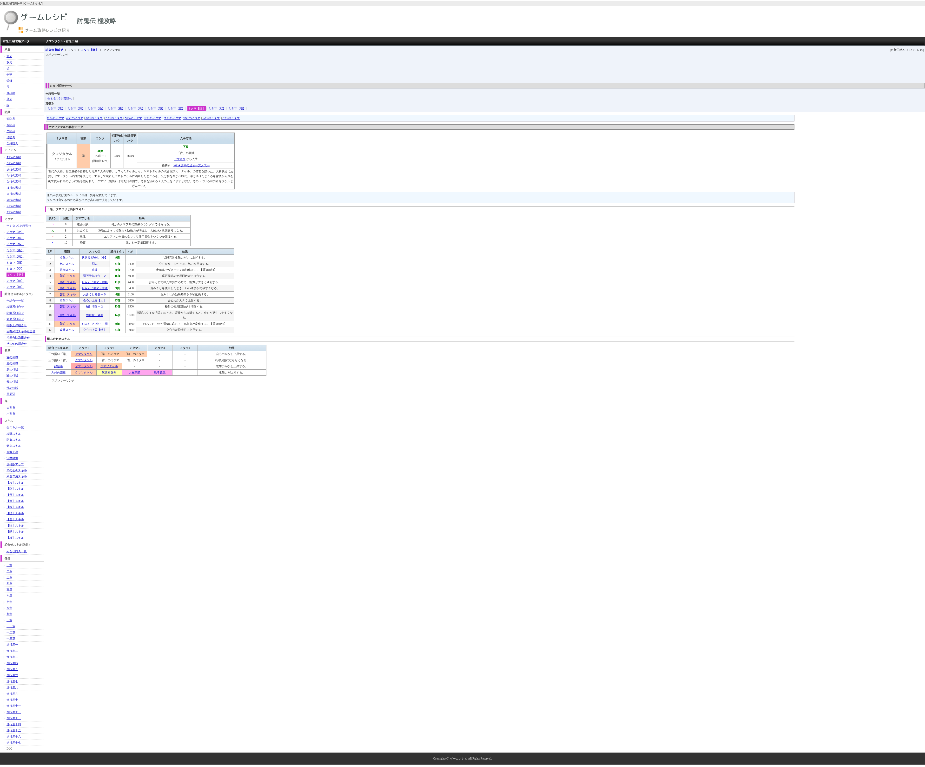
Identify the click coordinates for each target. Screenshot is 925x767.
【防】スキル (15, 488)
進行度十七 (14, 742)
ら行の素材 (14, 206)
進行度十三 (14, 718)
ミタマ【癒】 (116, 108)
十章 (9, 620)
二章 (9, 571)
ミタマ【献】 (217, 108)
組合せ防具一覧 (17, 551)
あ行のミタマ (55, 118)
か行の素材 (14, 163)
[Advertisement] (133, 68)
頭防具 (11, 118)
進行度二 (12, 651)
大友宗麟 (134, 372)
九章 (9, 614)
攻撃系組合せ (15, 306)
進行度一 (12, 644)
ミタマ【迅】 (96, 108)
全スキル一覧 (15, 427)
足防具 (11, 137)
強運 (95, 270)
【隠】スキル (67, 306)
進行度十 (12, 699)
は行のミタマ (152, 118)
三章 (9, 577)
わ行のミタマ (231, 118)
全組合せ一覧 (15, 300)
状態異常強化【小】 (95, 257)
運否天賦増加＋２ (94, 276)
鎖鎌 (9, 80)
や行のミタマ (191, 118)
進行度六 (12, 675)
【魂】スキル (15, 507)
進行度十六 (14, 736)
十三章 (11, 638)
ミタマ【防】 (76, 108)
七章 (9, 602)
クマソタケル (83, 354)
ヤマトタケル (83, 366)
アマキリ (179, 159)
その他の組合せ (17, 343)
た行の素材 (14, 175)
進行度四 (12, 663)
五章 (9, 589)
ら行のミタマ (211, 118)
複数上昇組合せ (17, 325)
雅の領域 (12, 363)
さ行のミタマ (94, 118)
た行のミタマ (114, 118)
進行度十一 (14, 705)
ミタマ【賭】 (90, 50)
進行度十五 (14, 730)
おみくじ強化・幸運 (95, 288)
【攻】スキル (15, 482)
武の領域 (12, 369)
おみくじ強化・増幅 (95, 282)
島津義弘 (159, 372)
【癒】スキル (15, 501)
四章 (9, 583)
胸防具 (11, 125)
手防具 (11, 131)
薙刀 (9, 99)
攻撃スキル (67, 257)
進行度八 (12, 687)
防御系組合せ (15, 313)
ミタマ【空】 (176, 108)
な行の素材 (14, 181)
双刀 (9, 62)
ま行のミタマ (172, 118)
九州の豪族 (58, 372)
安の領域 (12, 381)
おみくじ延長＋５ (94, 294)
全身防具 (12, 143)
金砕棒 (11, 93)
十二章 (11, 632)
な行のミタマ (133, 118)
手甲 (9, 74)
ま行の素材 (14, 193)
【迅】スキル (15, 495)
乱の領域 (12, 388)
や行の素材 (14, 200)
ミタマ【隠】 (156, 108)
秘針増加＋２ (94, 306)
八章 (9, 608)
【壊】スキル (15, 538)
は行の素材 (14, 187)
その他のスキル (17, 470)
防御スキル (67, 270)
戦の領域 (12, 375)
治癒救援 (12, 458)
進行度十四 (14, 724)
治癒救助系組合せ (18, 337)
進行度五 (12, 669)
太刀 (9, 56)
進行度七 (12, 681)
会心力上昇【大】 (94, 300)
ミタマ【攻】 (56, 108)
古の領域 (12, 357)
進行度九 (12, 693)
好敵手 (58, 366)
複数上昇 (12, 452)
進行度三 (12, 657)
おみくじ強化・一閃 (95, 324)
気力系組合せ (15, 319)
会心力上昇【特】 (94, 330)
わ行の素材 (14, 212)
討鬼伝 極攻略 (55, 50)
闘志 (95, 264)
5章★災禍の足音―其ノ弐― (191, 165)
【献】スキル (15, 531)
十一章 (11, 626)
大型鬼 (11, 407)
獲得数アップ (15, 464)
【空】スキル (15, 519)
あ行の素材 (14, 157)
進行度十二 (14, 712)
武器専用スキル (17, 476)
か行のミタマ (74, 118)
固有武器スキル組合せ (21, 331)
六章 (9, 595)
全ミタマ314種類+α (59, 98)
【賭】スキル (67, 276)
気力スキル (67, 264)
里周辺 (11, 394)
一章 (9, 565)
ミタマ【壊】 (237, 108)
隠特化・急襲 (94, 315)
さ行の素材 (14, 169)
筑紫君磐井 (109, 372)
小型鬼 (11, 413)
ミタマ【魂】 (136, 108)
